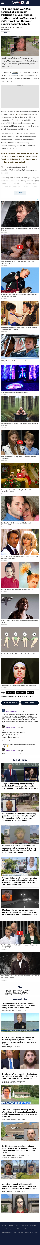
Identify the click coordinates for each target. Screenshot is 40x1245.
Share (6, 32)
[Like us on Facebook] (20, 696)
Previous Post (11, 703)
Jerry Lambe (6, 1047)
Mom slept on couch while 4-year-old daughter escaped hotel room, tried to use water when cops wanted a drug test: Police (19, 1186)
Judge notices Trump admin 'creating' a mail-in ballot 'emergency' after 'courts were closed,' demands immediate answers (20, 786)
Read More (20, 193)
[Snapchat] (30, 696)
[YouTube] (18, 696)
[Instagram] (24, 696)
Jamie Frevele (6, 1010)
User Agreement (27, 1229)
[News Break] (32, 696)
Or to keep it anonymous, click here (21, 993)
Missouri (15, 72)
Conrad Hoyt (6, 1081)
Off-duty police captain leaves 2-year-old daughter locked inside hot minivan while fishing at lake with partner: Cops (18, 1005)
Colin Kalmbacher (8, 1155)
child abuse (19, 114)
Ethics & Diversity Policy (9, 1232)
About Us (17, 1226)
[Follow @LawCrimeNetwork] (28, 696)
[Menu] (2, 3)
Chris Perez (6, 1119)
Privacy (8, 1229)
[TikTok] (22, 696)
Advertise (25, 1226)
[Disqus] (20, 731)
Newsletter (33, 1226)
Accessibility (16, 1229)
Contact (20, 1232)
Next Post (29, 703)
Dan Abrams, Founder (31, 1232)
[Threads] (26, 696)
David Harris (5, 27)
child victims (21, 693)
